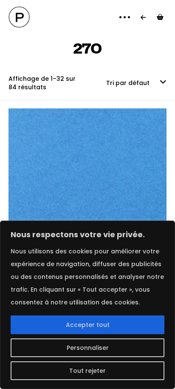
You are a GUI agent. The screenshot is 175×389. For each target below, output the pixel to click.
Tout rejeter (87, 370)
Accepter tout (88, 325)
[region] (87, 305)
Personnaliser (88, 348)
